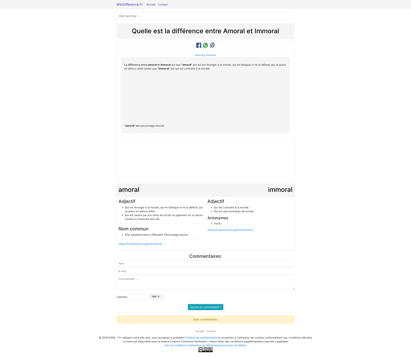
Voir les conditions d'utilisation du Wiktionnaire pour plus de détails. (205, 345)
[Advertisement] (205, 97)
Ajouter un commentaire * (205, 307)
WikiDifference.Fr (129, 4)
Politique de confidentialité (201, 337)
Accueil (151, 4)
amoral (199, 55)
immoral (211, 55)
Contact (163, 4)
